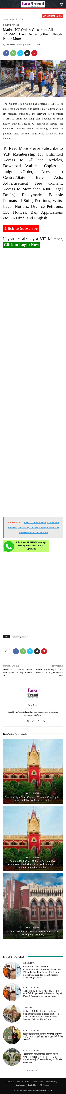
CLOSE (60, 19)
